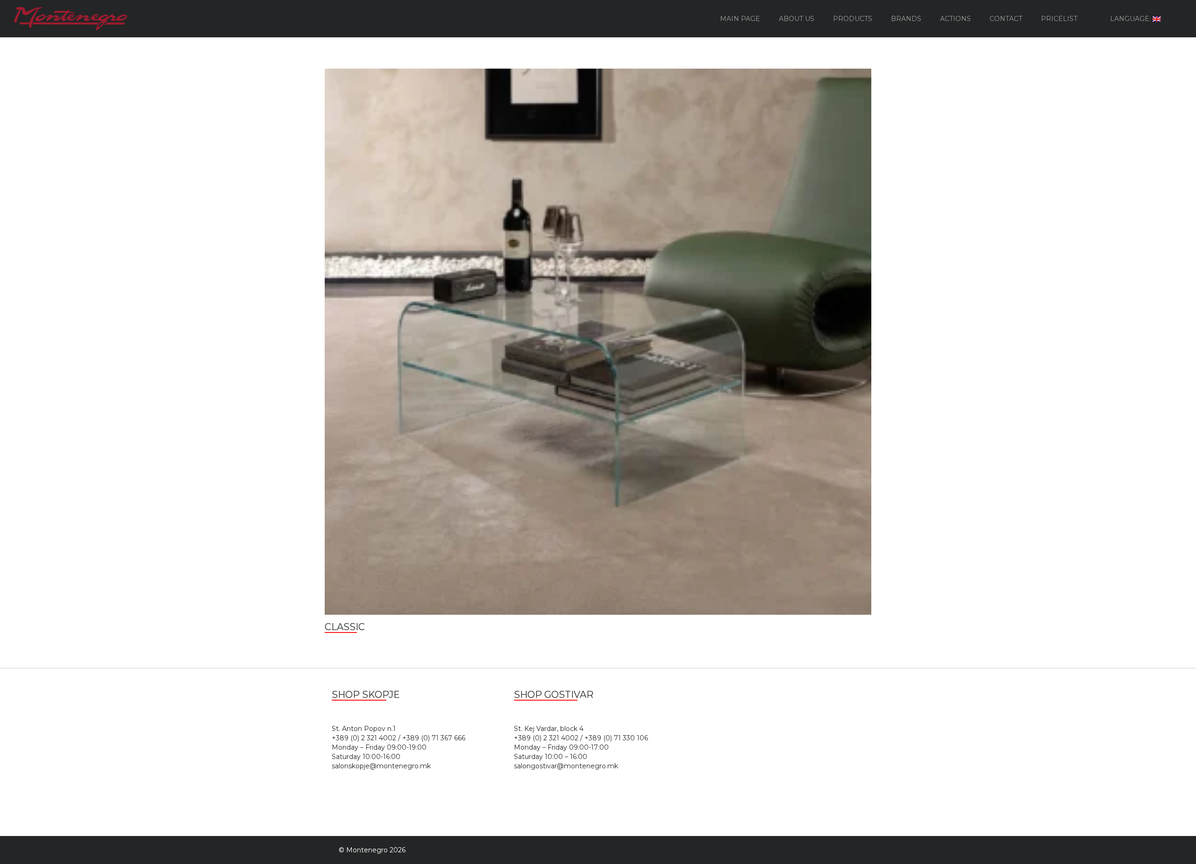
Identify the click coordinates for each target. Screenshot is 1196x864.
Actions (955, 18)
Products (852, 18)
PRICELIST (1059, 18)
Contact (1006, 18)
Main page (740, 18)
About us (796, 18)
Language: (1131, 18)
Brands (906, 18)
